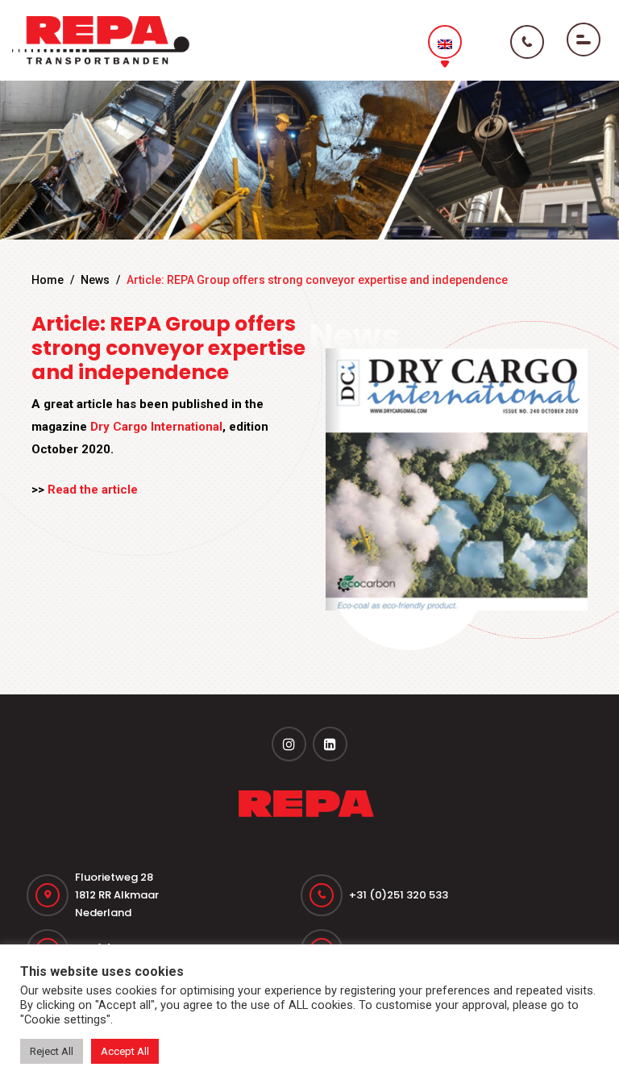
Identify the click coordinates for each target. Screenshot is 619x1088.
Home (47, 279)
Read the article (93, 489)
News (95, 279)
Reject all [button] (51, 1051)
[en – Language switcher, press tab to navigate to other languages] (445, 42)
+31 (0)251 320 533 (398, 894)
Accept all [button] (125, 1051)
